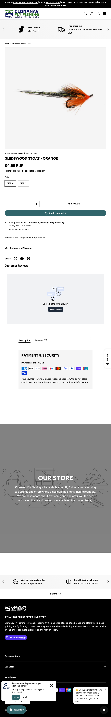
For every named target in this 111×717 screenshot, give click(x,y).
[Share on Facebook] (22, 258)
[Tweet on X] (15, 258)
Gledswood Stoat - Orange (21, 43)
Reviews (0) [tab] (41, 340)
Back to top (55, 593)
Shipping (20, 171)
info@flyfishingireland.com (25, 2)
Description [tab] (24, 340)
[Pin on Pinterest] (28, 258)
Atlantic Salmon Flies (14, 153)
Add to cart (74, 203)
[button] (98, 13)
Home (7, 43)
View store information (19, 229)
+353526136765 (53, 2)
